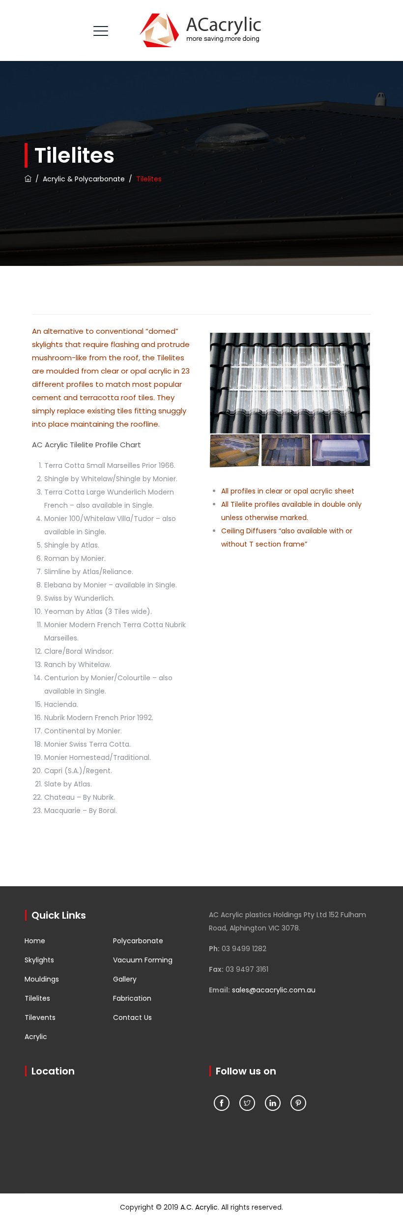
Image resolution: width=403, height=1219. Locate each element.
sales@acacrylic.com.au (274, 990)
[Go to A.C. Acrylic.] (28, 179)
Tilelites (37, 998)
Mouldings (42, 979)
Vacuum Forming (143, 960)
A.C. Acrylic (199, 1207)
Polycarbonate (138, 941)
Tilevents (40, 1017)
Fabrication (132, 998)
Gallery (125, 979)
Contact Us (132, 1017)
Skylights (39, 960)
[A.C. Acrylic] (200, 30)
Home (35, 941)
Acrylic (36, 1037)
